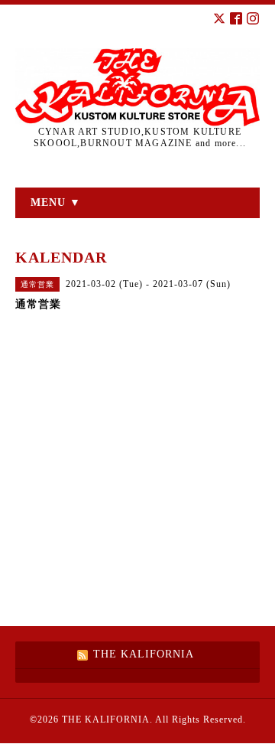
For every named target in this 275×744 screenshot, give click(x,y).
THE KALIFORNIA (106, 719)
